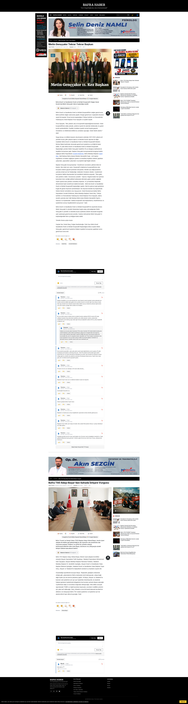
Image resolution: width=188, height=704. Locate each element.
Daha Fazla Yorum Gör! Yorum (80, 447)
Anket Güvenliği (77, 681)
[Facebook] (51, 691)
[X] (54, 691)
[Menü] (50, 15)
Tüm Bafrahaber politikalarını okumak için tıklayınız (76, 701)
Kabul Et (183, 701)
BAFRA (64, 15)
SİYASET (86, 15)
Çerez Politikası (76, 685)
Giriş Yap (93, 271)
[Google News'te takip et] (65, 95)
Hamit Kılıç (64, 243)
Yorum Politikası (77, 693)
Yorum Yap (98, 283)
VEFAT (91, 15)
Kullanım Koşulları (77, 687)
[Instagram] (57, 691)
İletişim (108, 683)
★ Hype (68, 312)
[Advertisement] (147, 35)
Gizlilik (108, 681)
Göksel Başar (65, 610)
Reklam (109, 687)
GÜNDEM (81, 15)
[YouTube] (59, 691)
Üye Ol (100, 271)
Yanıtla (68, 308)
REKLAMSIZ (102, 15)
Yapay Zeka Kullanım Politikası (80, 691)
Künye (108, 685)
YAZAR (96, 15)
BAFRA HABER (94, 5)
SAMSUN (75, 15)
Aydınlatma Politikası (78, 683)
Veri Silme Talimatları (78, 689)
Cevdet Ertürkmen (78, 153)
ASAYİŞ (69, 15)
